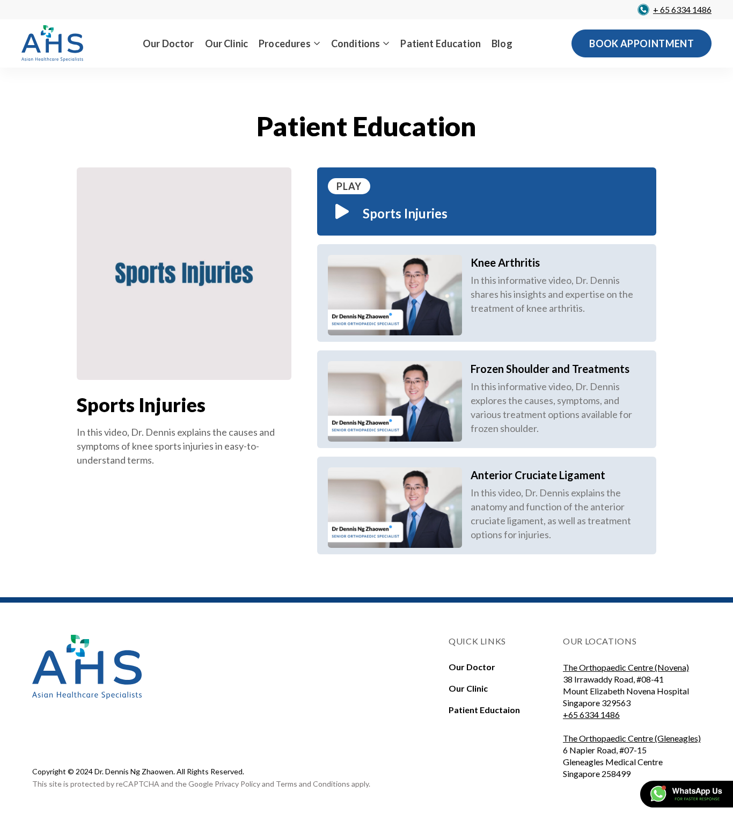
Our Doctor (168, 43)
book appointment (641, 43)
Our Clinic (226, 43)
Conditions (355, 43)
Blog (502, 43)
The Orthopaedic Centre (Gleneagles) (632, 738)
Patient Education (440, 43)
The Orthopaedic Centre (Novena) (626, 667)
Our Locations (599, 641)
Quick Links (477, 641)
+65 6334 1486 (591, 714)
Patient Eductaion (484, 710)
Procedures (285, 43)
